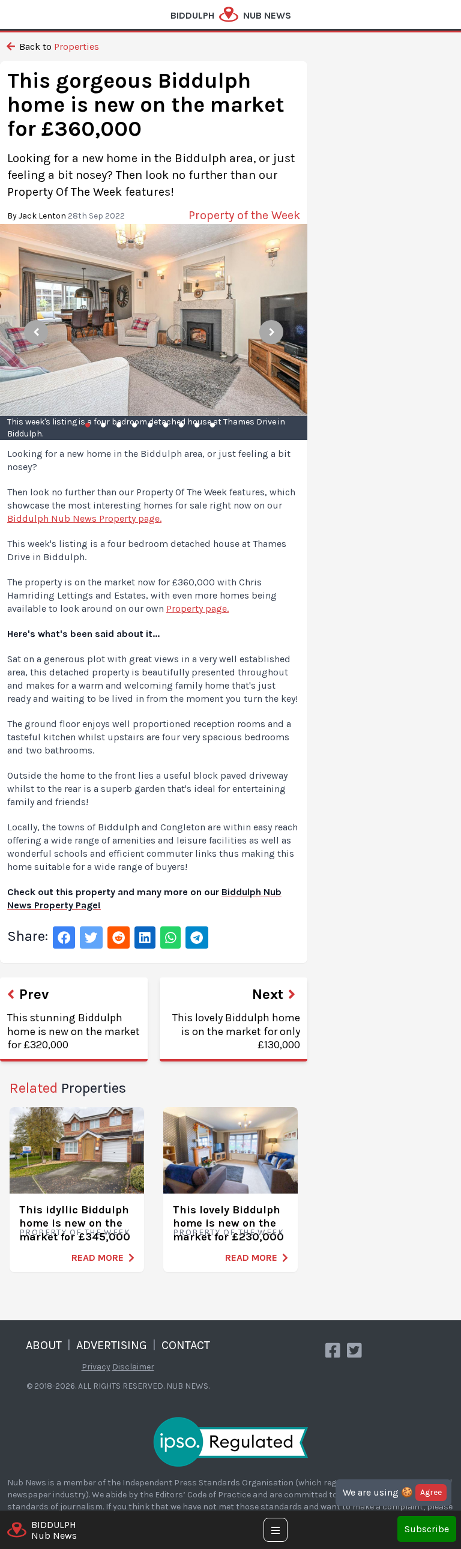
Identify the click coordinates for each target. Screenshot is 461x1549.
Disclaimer (133, 1367)
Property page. (197, 608)
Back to (58, 46)
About (44, 1345)
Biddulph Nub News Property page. (84, 518)
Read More (97, 1257)
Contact (185, 1345)
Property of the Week (74, 1232)
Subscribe (427, 1529)
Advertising (111, 1345)
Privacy (96, 1367)
